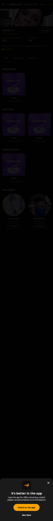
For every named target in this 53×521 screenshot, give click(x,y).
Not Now (26, 515)
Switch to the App (26, 507)
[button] (26, 260)
